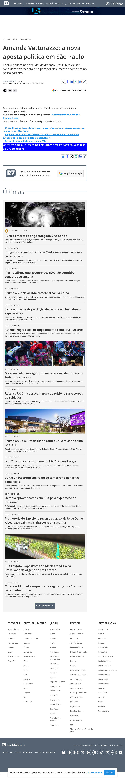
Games (26, 665)
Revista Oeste (26, 39)
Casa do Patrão (76, 679)
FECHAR (110, 772)
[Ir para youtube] (120, 752)
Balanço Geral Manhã (78, 652)
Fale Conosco (15, 752)
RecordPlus (102, 652)
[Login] (121, 3)
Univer (100, 702)
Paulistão (11, 661)
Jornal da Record (76, 711)
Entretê (49, 3)
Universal (101, 706)
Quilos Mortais (76, 720)
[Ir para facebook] (107, 3)
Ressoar (101, 697)
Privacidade (27, 752)
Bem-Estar (28, 634)
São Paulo (54, 709)
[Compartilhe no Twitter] (63, 81)
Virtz (25, 697)
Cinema (27, 643)
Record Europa (104, 674)
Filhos (26, 661)
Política (15, 39)
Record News (88, 3)
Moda (26, 670)
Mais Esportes (13, 656)
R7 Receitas (28, 683)
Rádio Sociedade (104, 661)
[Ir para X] (110, 3)
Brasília (30, 3)
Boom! (73, 665)
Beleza (26, 629)
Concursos (54, 652)
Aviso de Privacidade (94, 772)
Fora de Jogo (13, 643)
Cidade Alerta (75, 683)
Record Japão (103, 679)
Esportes (59, 3)
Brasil (52, 634)
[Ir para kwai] (82, 752)
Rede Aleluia (103, 688)
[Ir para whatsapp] (114, 752)
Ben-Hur (73, 661)
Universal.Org (103, 711)
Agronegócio (55, 629)
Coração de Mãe (76, 688)
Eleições (40, 3)
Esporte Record (76, 697)
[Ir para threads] (88, 752)
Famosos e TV (29, 656)
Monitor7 (54, 695)
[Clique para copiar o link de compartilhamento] (84, 81)
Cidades (53, 647)
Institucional (107, 623)
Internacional (55, 686)
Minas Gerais (55, 691)
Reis (71, 724)
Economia (54, 663)
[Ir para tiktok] (101, 752)
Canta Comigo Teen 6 (79, 674)
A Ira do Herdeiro (77, 634)
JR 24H (68, 3)
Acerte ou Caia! (76, 629)
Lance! (10, 652)
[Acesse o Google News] (80, 81)
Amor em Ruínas (76, 638)
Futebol (11, 647)
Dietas (26, 647)
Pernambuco (55, 700)
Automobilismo (14, 629)
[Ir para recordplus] (95, 752)
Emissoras (102, 643)
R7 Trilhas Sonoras (105, 656)
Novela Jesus (75, 715)
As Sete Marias (76, 643)
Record (76, 3)
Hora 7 (53, 677)
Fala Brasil (74, 702)
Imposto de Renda (57, 682)
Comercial (102, 638)
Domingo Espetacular (78, 693)
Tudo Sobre (55, 725)
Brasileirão (12, 634)
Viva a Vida (28, 702)
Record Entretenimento (107, 670)
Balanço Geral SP (77, 656)
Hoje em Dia (75, 706)
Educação (54, 668)
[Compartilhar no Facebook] (67, 81)
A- (14, 90)
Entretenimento (35, 623)
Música (26, 674)
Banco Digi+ (103, 629)
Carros (53, 643)
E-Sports (11, 638)
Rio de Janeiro (55, 704)
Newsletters (103, 647)
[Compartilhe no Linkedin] (71, 81)
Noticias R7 (7, 39)
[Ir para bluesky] (63, 752)
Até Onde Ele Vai (76, 647)
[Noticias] (62, 11)
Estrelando (28, 652)
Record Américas (105, 665)
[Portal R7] (6, 3)
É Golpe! (53, 672)
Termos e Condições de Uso (45, 752)
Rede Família (103, 693)
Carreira (101, 634)
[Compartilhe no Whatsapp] (76, 81)
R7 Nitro (27, 679)
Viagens (27, 693)
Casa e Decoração (31, 638)
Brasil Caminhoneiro (78, 670)
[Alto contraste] (5, 90)
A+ (9, 90)
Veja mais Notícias (44, 606)
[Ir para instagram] (114, 3)
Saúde (52, 713)
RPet (26, 688)
